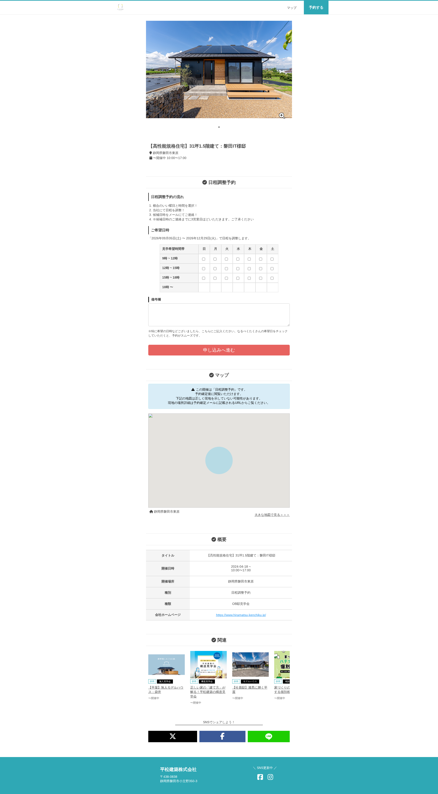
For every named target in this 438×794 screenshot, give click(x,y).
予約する (316, 7)
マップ (292, 8)
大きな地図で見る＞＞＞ (272, 515)
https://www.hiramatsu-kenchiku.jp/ (241, 615)
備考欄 (156, 299)
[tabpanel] (219, 69)
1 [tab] (219, 127)
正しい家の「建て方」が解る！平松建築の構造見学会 (207, 692)
